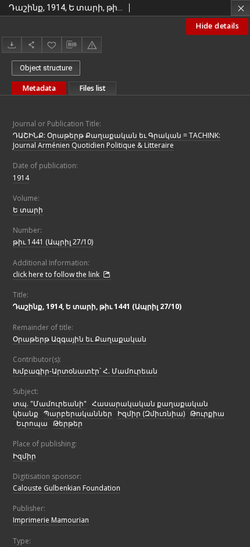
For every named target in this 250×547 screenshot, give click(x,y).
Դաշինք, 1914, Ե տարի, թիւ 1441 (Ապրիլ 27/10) (97, 306)
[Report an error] (92, 44)
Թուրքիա (207, 413)
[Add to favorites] (52, 44)
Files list (92, 88)
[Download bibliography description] (71, 45)
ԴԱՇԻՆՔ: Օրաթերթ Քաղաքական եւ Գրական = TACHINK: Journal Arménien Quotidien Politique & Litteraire (116, 140)
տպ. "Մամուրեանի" (50, 404)
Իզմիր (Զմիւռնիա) (151, 413)
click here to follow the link (57, 274)
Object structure (46, 67)
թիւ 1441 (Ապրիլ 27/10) (53, 242)
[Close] (240, 8)
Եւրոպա (32, 423)
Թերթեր (68, 423)
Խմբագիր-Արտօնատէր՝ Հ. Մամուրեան (85, 371)
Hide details (217, 26)
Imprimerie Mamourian (51, 520)
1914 (21, 178)
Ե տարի (28, 210)
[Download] (12, 44)
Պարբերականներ (78, 413)
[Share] (31, 44)
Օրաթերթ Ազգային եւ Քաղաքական (80, 339)
